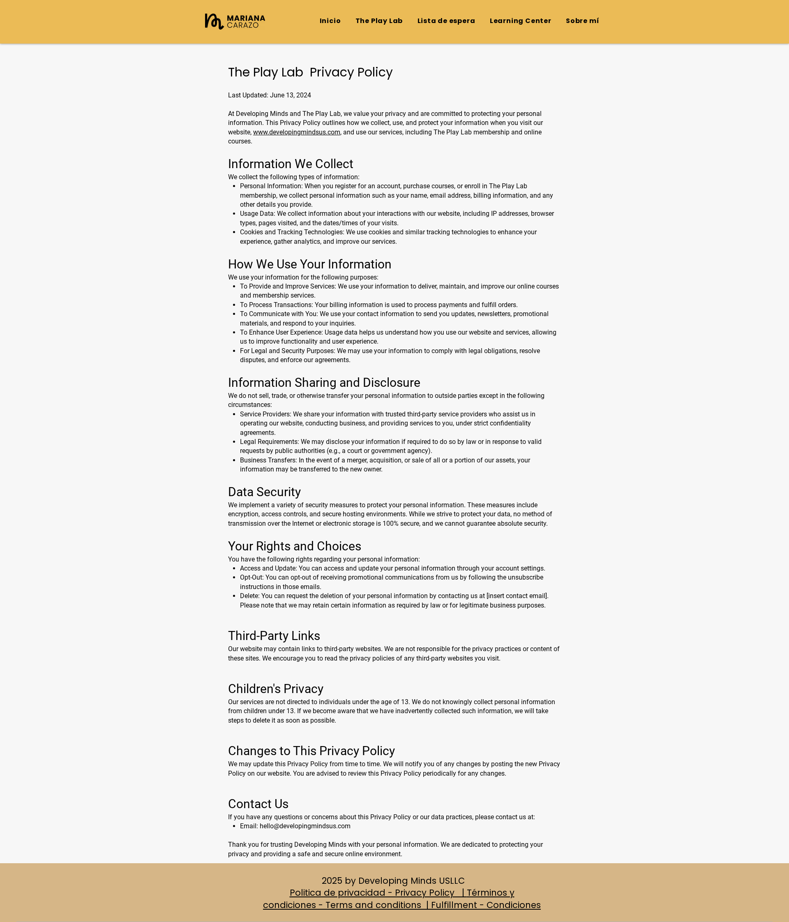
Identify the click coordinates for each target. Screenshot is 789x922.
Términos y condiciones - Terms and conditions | (388, 898)
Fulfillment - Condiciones (486, 905)
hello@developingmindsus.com (305, 826)
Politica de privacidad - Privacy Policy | (378, 893)
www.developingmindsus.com (296, 132)
